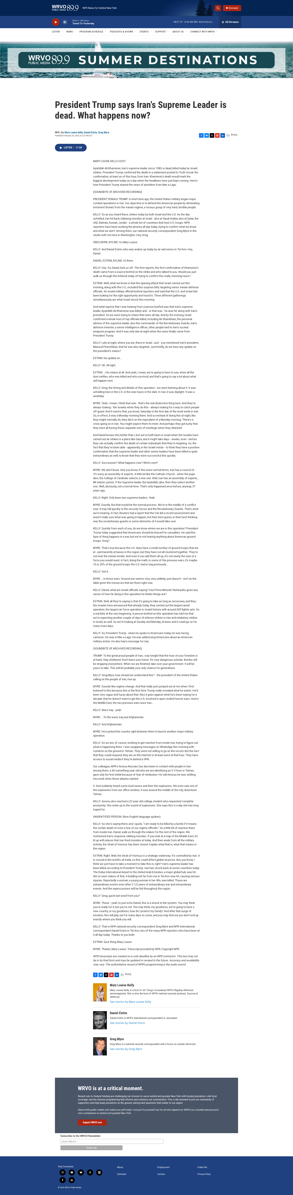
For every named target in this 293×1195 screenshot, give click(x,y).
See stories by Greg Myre (126, 1049)
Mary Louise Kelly (74, 132)
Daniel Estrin (90, 132)
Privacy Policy (204, 1174)
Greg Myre (103, 132)
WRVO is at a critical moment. (110, 1088)
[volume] (64, 22)
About (120, 1167)
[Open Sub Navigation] (62, 31)
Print (234, 135)
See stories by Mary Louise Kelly (130, 1002)
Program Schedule (91, 31)
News (69, 31)
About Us (178, 31)
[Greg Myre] (100, 1046)
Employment (163, 1167)
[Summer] (146, 60)
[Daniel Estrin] (100, 1020)
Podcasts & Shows (121, 31)
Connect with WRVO (202, 31)
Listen (56, 31)
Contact (161, 1174)
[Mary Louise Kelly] (100, 992)
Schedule (121, 1174)
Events (144, 31)
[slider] (69, 22)
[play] (55, 22)
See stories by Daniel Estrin (127, 1023)
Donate (233, 8)
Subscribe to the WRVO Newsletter (80, 1136)
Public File (202, 1167)
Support (160, 31)
